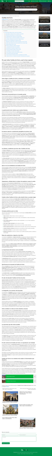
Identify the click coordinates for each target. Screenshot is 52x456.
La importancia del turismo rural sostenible (13, 46)
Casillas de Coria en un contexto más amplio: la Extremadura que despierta (18, 56)
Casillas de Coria (5, 19)
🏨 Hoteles (49, 1)
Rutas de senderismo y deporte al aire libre (13, 45)
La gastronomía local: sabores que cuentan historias (14, 36)
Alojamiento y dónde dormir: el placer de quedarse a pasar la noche (16, 41)
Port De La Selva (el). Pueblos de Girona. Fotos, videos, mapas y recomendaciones (28, 389)
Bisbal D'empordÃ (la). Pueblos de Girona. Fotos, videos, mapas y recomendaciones (9, 389)
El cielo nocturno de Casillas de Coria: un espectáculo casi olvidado (16, 54)
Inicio (29, 1)
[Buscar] (23, 1)
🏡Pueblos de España (34, 1)
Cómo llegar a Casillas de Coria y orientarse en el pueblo (14, 33)
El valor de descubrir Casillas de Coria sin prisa (13, 49)
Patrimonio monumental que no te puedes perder (13, 35)
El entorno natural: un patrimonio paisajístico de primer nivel (15, 37)
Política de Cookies (28, 453)
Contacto (32, 453)
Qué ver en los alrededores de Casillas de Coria (13, 40)
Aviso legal (18, 453)
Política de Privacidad (23, 453)
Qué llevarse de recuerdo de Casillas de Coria (13, 48)
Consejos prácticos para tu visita (11, 44)
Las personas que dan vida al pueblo (12, 53)
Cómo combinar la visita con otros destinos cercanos (14, 52)
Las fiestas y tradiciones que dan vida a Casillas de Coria (15, 39)
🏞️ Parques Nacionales (42, 1)
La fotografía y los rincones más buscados (12, 50)
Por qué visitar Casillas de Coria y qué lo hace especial (13, 32)
